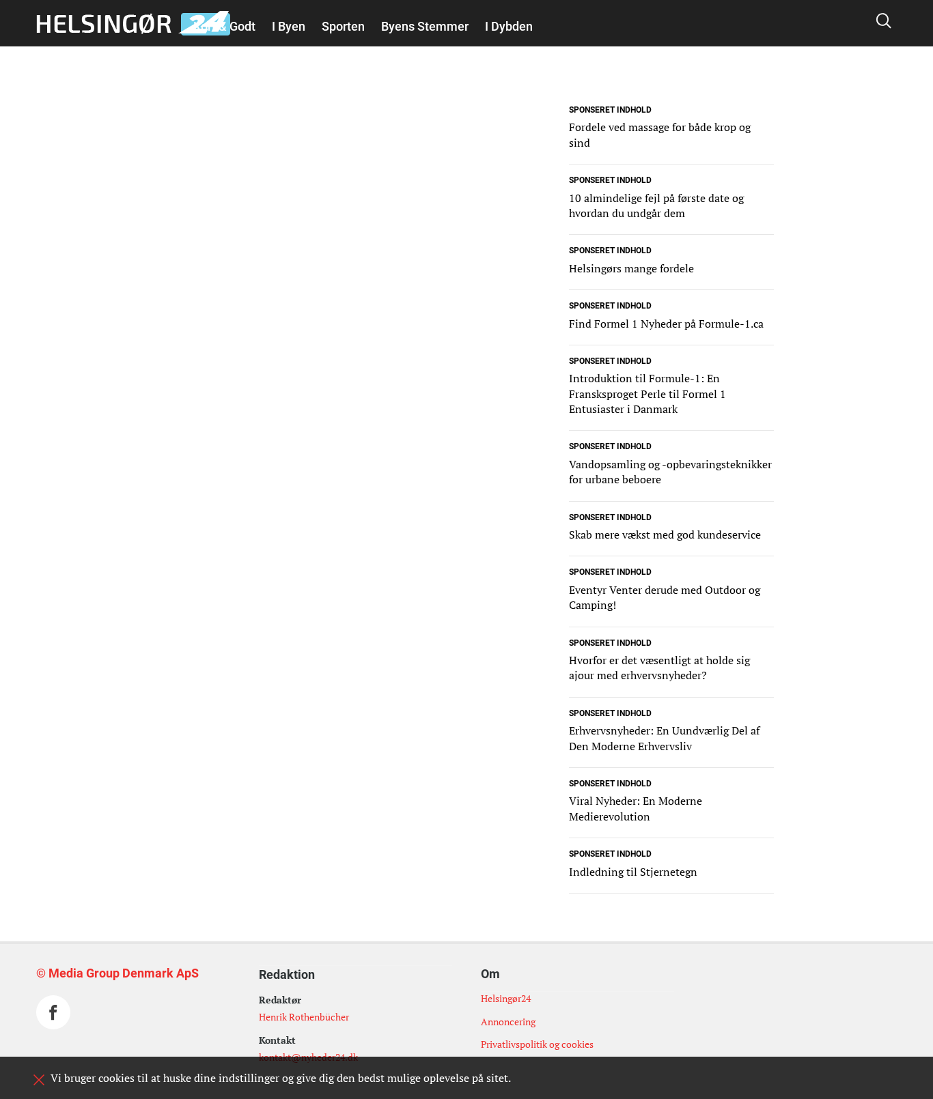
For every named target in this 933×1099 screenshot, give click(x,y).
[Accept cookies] (38, 1079)
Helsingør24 (506, 998)
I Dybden (509, 26)
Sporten (343, 26)
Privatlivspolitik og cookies (537, 1044)
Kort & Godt (224, 26)
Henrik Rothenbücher (304, 1016)
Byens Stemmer (425, 26)
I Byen (288, 26)
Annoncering (508, 1021)
